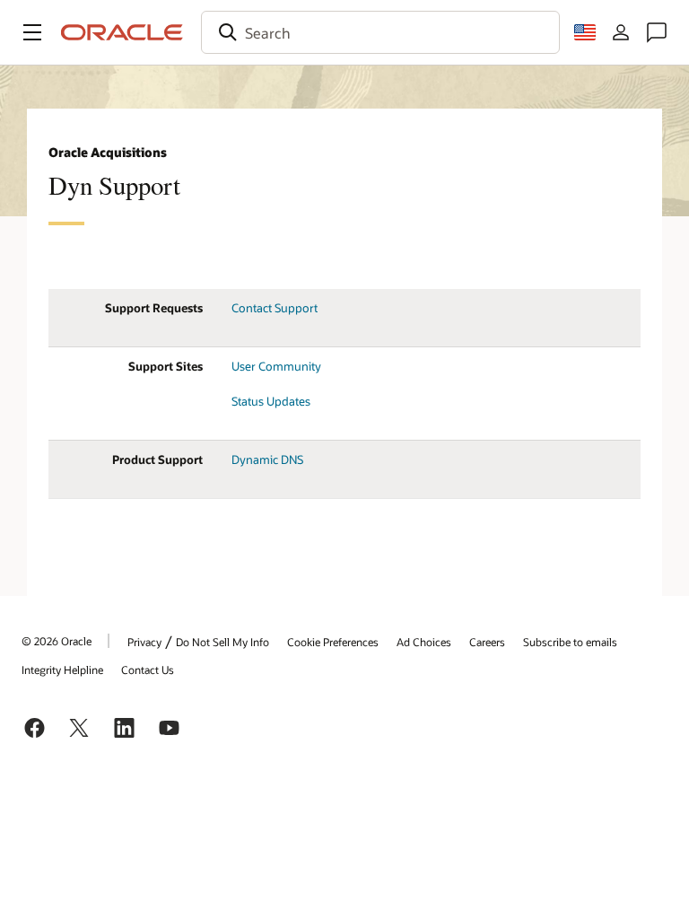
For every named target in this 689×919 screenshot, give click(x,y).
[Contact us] (656, 32)
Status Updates (270, 401)
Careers (487, 642)
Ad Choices (424, 642)
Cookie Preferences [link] (333, 642)
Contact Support (274, 308)
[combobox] (380, 32)
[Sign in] (621, 32)
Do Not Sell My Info (222, 642)
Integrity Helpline (62, 669)
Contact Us (147, 669)
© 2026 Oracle (57, 641)
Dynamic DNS (267, 459)
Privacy (144, 642)
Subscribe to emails (570, 642)
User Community (276, 366)
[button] (32, 32)
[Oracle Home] (122, 32)
